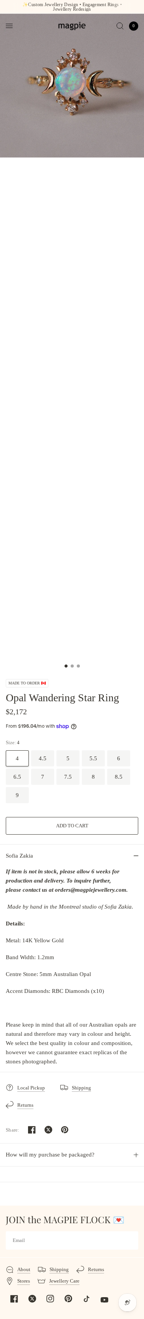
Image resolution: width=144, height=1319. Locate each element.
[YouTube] (104, 1299)
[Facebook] (14, 1298)
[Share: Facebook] (32, 1129)
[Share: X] (48, 1129)
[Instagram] (50, 1298)
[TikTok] (86, 1298)
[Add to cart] (72, 826)
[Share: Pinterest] (65, 1129)
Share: (13, 1129)
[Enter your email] (130, 1240)
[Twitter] (32, 1298)
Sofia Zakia (19, 856)
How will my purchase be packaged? (50, 1155)
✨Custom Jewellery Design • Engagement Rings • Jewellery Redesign (72, 6)
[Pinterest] (68, 1298)
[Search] (120, 26)
